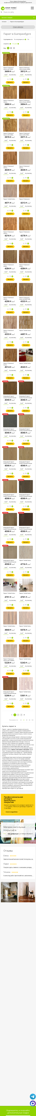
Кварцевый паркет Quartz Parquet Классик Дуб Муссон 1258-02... (9, 529)
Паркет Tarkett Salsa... (9, 199)
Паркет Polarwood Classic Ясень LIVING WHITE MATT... (24, 69)
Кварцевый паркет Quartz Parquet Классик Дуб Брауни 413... (25, 397)
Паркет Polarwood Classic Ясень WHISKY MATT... (25, 102)
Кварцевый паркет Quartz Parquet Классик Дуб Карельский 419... (25, 463)
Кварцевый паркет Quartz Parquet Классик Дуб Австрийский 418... (9, 463)
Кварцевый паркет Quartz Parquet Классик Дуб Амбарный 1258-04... (26, 496)
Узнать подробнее (11, 812)
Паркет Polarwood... (24, 199)
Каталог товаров (7, 17)
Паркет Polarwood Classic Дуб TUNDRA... (9, 659)
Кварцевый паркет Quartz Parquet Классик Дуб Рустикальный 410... (10, 397)
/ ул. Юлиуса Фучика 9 (20, 833)
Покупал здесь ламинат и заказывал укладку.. (17, 867)
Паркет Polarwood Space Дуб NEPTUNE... (25, 298)
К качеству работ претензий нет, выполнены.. (17, 875)
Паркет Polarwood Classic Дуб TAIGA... (8, 68)
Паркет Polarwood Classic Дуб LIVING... (8, 134)
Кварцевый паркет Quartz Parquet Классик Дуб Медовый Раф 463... (9, 496)
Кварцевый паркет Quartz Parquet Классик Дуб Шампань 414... (25, 430)
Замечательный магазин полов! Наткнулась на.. (18, 859)
